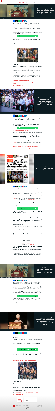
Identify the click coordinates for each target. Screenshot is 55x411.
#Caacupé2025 (15, 142)
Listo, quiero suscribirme (34, 401)
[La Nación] (3, 1)
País (44, 7)
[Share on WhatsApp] (19, 21)
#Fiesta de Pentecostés (37, 82)
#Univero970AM (24, 243)
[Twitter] (38, 406)
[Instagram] (40, 406)
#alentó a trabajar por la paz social (34, 392)
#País (14, 226)
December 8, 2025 (32, 144)
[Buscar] (54, 1)
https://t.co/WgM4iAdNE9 (33, 199)
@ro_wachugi (19, 238)
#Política (15, 198)
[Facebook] (37, 406)
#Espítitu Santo (14, 83)
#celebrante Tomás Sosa (23, 82)
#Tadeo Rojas (28, 148)
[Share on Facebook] (14, 21)
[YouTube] (41, 406)
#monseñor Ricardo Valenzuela (26, 392)
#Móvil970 (16, 238)
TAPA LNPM (45, 166)
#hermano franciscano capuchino (30, 82)
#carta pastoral (22, 148)
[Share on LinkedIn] (25, 21)
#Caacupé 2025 (32, 148)
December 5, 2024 (31, 200)
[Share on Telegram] (21, 21)
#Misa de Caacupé (18, 82)
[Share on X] (16, 21)
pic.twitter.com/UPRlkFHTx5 (30, 243)
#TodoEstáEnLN (28, 199)
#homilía (21, 392)
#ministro (25, 148)
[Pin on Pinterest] (23, 21)
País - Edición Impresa (44, 267)
